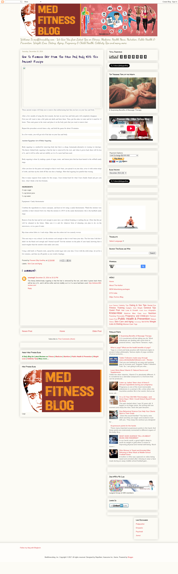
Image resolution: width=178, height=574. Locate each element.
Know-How (115, 313)
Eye (154, 305)
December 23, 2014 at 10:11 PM (47, 278)
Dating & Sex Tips (138, 305)
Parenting (112, 316)
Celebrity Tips (32, 359)
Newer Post (27, 331)
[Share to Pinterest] (70, 260)
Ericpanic (139, 528)
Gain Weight (138, 308)
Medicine (58, 356)
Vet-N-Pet (145, 322)
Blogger (130, 557)
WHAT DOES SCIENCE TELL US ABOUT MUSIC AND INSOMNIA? (135, 437)
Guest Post (114, 310)
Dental (149, 305)
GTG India (113, 293)
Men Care (136, 313)
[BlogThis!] (63, 260)
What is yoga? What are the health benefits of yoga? (131, 347)
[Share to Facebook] (67, 260)
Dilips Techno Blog (116, 297)
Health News (143, 310)
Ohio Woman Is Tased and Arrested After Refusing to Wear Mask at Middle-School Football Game (135, 452)
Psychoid (139, 532)
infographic (152, 310)
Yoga (135, 324)
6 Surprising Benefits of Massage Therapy (135, 336)
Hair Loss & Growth (129, 310)
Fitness (51, 356)
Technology (137, 322)
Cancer (115, 305)
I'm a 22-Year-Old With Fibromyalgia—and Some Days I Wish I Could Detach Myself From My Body (137, 399)
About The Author (116, 285)
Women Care (128, 324)
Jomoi (138, 535)
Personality (121, 316)
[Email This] (61, 260)
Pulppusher (140, 524)
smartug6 (31, 278)
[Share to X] (65, 260)
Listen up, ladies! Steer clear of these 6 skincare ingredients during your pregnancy (135, 384)
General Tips (150, 308)
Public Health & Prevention (82, 356)
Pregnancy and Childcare (137, 316)
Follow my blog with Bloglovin (30, 548)
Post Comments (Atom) (66, 339)
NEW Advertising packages (119, 289)
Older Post (96, 331)
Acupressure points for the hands (123, 426)
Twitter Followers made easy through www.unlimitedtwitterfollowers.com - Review (135, 359)
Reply (30, 288)
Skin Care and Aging (35, 264)
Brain (110, 305)
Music (145, 313)
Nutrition (67, 356)
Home (62, 331)
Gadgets (129, 308)
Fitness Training (116, 308)
